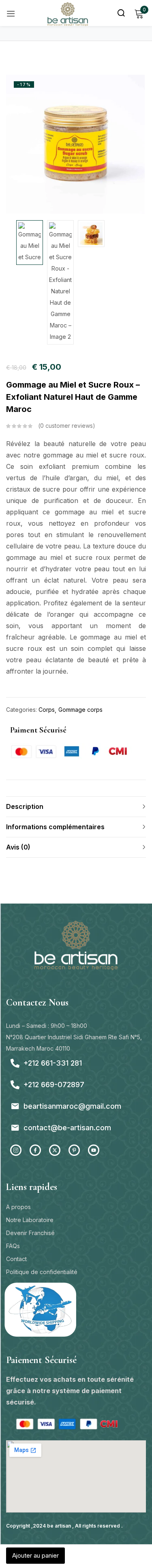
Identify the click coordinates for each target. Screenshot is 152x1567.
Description (24, 806)
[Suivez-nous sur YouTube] (93, 1150)
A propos (18, 1206)
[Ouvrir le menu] (11, 13)
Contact (16, 1258)
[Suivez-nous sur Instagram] (15, 1150)
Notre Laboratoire (30, 1219)
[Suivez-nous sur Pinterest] (74, 1150)
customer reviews (66, 425)
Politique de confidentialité (41, 1271)
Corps (47, 709)
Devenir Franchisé (30, 1232)
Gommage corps (80, 709)
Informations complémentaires (55, 827)
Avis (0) (18, 847)
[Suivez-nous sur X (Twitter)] (54, 1150)
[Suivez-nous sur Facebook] (35, 1150)
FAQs (13, 1245)
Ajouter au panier (35, 1555)
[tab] (76, 806)
